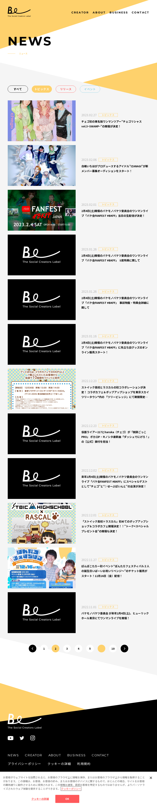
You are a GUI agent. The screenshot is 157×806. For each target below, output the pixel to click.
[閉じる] (151, 778)
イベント (90, 89)
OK (67, 799)
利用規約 (84, 763)
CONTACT (140, 12)
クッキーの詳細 (59, 763)
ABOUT (99, 12)
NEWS (62, 12)
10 (112, 648)
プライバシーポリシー (24, 763)
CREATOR (80, 12)
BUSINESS (119, 12)
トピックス (41, 89)
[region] (78, 789)
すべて (18, 89)
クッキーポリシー (71, 788)
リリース (66, 89)
